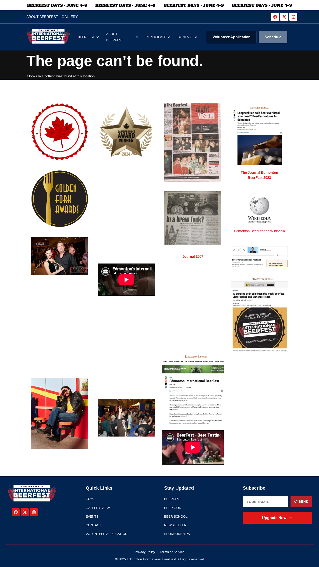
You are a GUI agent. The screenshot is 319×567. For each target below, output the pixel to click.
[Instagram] (293, 17)
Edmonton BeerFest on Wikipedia (259, 231)
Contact (185, 37)
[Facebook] (275, 17)
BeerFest (86, 37)
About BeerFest (114, 37)
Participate (155, 37)
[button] (277, 518)
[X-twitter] (284, 17)
